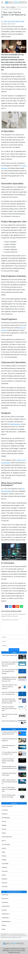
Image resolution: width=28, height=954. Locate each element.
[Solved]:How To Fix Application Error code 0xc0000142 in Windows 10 (10, 663)
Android (4, 848)
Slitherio (4, 925)
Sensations (4, 813)
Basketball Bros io (6, 921)
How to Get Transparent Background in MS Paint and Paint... (9, 708)
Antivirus (4, 829)
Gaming (4, 833)
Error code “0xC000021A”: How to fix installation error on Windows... (10, 671)
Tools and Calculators (7, 806)
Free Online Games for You (14, 892)
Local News (5, 810)
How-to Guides (10, 7)
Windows (4, 825)
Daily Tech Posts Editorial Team (14, 21)
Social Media (5, 863)
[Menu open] (2, 2)
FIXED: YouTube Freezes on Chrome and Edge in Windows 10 (9, 781)
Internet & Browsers (7, 836)
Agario (3, 929)
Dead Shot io (5, 898)
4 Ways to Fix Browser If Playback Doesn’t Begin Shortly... (8, 760)
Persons (4, 821)
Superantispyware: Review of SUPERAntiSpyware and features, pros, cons (9, 679)
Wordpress (4, 878)
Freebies (4, 856)
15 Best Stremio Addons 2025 (9, 655)
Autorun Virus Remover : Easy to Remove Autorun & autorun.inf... (9, 686)
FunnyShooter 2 (6, 906)
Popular (14, 729)
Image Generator (15, 424)
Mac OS (4, 840)
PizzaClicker (5, 902)
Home (3, 7)
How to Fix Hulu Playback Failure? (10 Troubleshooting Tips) (9, 789)
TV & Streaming (6, 844)
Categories (14, 803)
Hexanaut (4, 910)
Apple (3, 852)
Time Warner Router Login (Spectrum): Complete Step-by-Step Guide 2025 (9, 700)
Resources (4, 882)
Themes (4, 875)
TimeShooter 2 (5, 917)
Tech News (5, 871)
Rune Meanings (6, 817)
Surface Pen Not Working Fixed (10, 721)
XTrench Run (5, 894)
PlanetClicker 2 (5, 913)
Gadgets (4, 859)
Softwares (4, 867)
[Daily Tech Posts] (16, 2)
